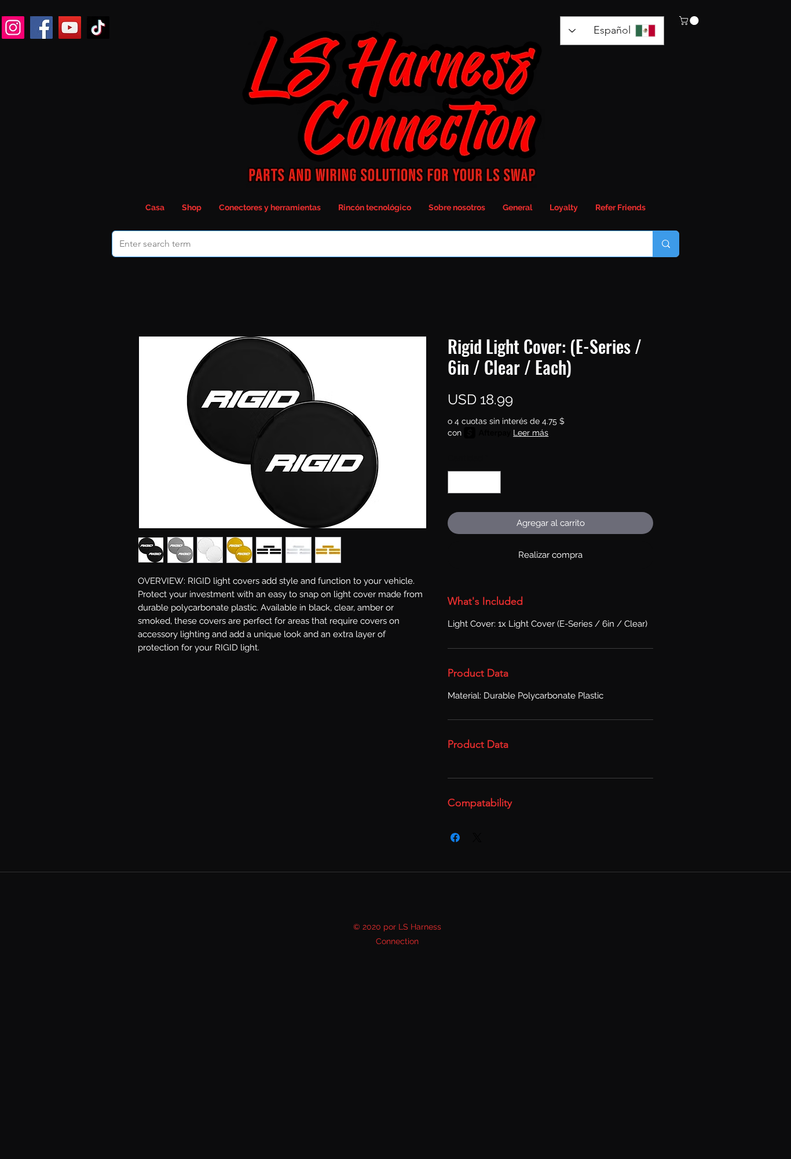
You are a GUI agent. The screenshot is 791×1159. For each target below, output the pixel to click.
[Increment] (492, 482)
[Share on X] (477, 837)
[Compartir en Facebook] (455, 837)
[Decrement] (457, 482)
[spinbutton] (474, 482)
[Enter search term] (666, 244)
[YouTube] (69, 27)
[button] (690, 20)
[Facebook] (41, 27)
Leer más (530, 432)
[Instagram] (13, 27)
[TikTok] (98, 27)
